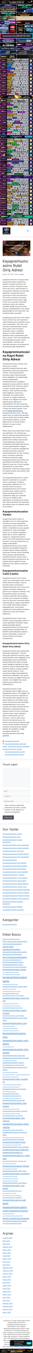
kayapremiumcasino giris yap (14, 1056)
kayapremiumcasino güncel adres (13, 1065)
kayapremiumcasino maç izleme (15, 1105)
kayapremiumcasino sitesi (14, 1142)
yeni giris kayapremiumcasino (12, 1223)
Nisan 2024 (7, 1280)
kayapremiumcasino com (15, 1023)
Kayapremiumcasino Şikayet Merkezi (16, 884)
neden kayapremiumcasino (9, 1213)
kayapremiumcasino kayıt (11, 1094)
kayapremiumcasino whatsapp (18, 746)
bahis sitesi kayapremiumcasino (15, 942)
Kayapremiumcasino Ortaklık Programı (16, 896)
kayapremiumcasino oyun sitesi (13, 1115)
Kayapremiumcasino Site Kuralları (14, 869)
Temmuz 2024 (8, 1271)
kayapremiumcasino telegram (16, 1150)
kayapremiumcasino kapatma (9, 1091)
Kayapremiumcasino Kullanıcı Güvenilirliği (12, 1098)
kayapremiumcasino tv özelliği (9, 1163)
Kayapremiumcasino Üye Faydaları (15, 878)
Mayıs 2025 (7, 1250)
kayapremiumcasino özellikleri (12, 1197)
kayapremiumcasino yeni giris (12, 1191)
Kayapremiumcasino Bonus (14, 754)
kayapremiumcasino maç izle (14, 1100)
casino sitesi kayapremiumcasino (11, 947)
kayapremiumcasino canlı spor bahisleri (11, 1005)
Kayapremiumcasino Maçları (12, 907)
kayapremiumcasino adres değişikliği (14, 967)
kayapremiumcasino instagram (14, 1089)
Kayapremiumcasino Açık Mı (15, 752)
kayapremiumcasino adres (13, 965)
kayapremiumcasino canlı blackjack (10, 1003)
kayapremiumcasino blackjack (9, 989)
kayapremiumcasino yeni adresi (13, 1186)
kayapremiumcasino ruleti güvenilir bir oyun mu (13, 1137)
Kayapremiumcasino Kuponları (13, 910)
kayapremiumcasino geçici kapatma (11, 1030)
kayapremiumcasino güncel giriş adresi (15, 1068)
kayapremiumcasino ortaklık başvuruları (11, 1113)
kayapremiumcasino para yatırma (14, 1119)
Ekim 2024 (6, 1262)
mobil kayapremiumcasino (15, 1210)
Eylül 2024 (6, 1265)
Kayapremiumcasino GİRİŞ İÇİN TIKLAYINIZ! (16, 36)
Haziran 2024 (7, 1274)
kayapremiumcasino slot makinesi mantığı (12, 1144)
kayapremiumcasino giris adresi (15, 1042)
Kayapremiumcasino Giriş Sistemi (14, 863)
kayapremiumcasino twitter (16, 1166)
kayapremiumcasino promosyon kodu (15, 1133)
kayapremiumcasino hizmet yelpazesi (11, 1087)
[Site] (16, 60)
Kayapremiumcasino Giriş (12, 837)
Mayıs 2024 (7, 1277)
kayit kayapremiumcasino (15, 1205)
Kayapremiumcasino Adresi (12, 834)
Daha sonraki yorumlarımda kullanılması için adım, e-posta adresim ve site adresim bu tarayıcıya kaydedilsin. (15, 808)
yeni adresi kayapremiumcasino (15, 1221)
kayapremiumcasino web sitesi (14, 1171)
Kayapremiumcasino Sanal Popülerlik (16, 848)
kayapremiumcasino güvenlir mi (15, 1080)
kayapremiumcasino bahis (15, 979)
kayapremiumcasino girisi (8, 1046)
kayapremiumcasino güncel (13, 1063)
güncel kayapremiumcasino (13, 962)
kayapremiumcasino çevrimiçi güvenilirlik (12, 1195)
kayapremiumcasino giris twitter (15, 1051)
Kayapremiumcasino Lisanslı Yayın (15, 887)
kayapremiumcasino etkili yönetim (10, 1028)
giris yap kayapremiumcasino (12, 960)
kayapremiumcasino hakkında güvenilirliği (12, 1084)
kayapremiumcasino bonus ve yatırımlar (11, 991)
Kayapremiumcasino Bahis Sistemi (10, 984)
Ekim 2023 (6, 1297)
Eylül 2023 (6, 1300)
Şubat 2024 (7, 1285)
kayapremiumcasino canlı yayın (13, 1008)
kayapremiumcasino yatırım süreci (10, 1180)
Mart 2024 (6, 1283)
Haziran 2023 (7, 1309)
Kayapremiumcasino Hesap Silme (14, 881)
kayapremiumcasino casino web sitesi (15, 1019)
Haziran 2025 (7, 1247)
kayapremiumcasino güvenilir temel (10, 1076)
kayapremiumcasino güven (9, 1074)
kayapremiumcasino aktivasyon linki (11, 972)
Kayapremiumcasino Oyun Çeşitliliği (15, 872)
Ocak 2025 (6, 1256)
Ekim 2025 (6, 1241)
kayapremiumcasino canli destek (13, 995)
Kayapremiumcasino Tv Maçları (14, 875)
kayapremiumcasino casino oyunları (15, 1011)
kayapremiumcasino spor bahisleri (16, 1147)
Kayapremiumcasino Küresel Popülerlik (16, 890)
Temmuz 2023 (8, 1306)
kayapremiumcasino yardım (12, 749)
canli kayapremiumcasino (12, 944)
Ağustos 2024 (8, 1268)
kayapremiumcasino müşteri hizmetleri (15, 1111)
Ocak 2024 (6, 1288)
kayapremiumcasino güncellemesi (10, 1072)
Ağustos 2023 (8, 1303)
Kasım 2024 (7, 1259)
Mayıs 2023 (7, 1312)
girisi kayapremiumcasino (12, 954)
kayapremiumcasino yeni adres (15, 1183)
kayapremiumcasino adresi (14, 969)
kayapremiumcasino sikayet (13, 1140)
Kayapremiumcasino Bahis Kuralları (15, 866)
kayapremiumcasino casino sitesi (13, 1016)
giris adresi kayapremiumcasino (15, 952)
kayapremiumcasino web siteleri (10, 1168)
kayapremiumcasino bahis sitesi (15, 987)
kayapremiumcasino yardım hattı (10, 1176)
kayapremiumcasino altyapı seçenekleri (11, 974)
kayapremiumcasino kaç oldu (12, 1096)
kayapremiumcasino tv (13, 1152)
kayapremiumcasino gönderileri (10, 1060)
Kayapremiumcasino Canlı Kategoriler (16, 845)
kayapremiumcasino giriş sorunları (16, 1058)
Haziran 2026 (7, 1238)
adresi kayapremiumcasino (11, 939)
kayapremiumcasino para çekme (16, 1126)
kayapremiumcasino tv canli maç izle (14, 1161)
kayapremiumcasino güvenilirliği (22, 1074)
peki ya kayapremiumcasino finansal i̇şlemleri (13, 1215)
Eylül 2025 (6, 1244)
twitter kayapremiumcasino (16, 1218)
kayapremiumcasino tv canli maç (16, 1157)
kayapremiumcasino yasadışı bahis (10, 1178)
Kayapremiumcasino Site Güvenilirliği (16, 857)
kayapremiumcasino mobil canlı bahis (11, 1109)
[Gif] (16, 96)
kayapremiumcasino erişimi (9, 1026)
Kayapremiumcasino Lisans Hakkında (16, 899)
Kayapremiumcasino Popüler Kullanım (16, 854)
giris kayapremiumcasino (15, 957)
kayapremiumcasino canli (11, 993)
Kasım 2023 (7, 1294)
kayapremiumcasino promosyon (13, 1130)
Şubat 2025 (7, 1253)
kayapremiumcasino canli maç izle (16, 999)
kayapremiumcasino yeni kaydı (9, 1193)
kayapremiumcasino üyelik (14, 1200)
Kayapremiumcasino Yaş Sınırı (13, 851)
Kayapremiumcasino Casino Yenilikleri (16, 893)
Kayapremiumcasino (12, 741)
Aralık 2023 (7, 1291)
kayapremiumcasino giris (14, 1035)
